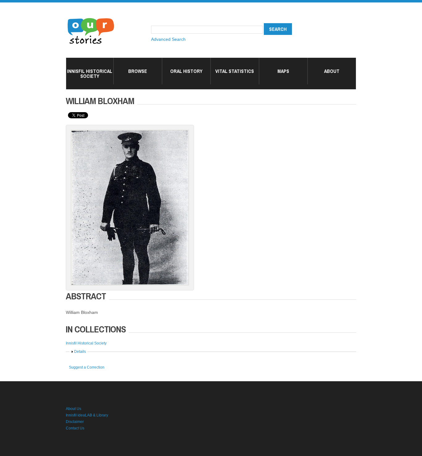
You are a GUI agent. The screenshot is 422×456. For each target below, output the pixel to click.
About (332, 71)
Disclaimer (75, 422)
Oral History (186, 71)
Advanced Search (168, 39)
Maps (283, 71)
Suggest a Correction (86, 367)
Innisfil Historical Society (89, 73)
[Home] (91, 18)
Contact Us (75, 428)
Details (80, 351)
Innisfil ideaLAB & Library (87, 415)
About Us (73, 409)
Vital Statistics (234, 71)
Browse (137, 71)
